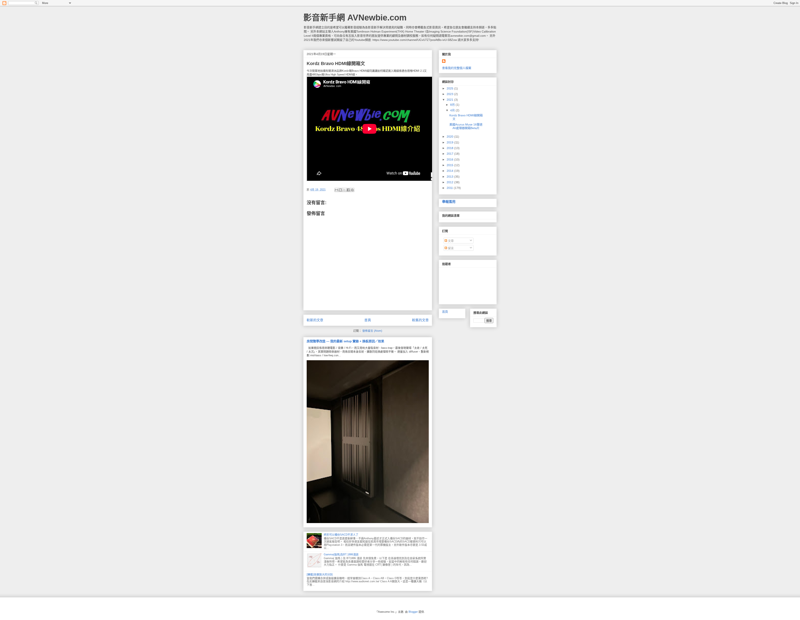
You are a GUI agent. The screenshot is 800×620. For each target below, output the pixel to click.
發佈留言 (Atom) (372, 330)
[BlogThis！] (340, 190)
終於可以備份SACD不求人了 (341, 534)
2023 (450, 94)
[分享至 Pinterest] (352, 190)
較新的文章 (315, 320)
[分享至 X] (344, 190)
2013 (450, 176)
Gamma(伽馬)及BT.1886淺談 (341, 554)
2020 (450, 136)
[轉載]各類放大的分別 (320, 574)
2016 (450, 159)
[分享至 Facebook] (348, 190)
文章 (450, 240)
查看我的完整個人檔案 (456, 68)
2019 (450, 142)
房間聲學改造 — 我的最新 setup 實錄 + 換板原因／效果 (345, 341)
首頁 (367, 320)
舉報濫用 (448, 201)
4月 (453, 110)
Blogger (413, 611)
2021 (450, 99)
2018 (450, 148)
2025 (450, 88)
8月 (453, 104)
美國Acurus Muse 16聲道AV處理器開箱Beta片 (465, 126)
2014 (450, 170)
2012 (450, 182)
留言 (450, 248)
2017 (450, 153)
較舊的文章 (420, 320)
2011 (450, 188)
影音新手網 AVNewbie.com (355, 17)
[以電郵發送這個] (336, 190)
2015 (450, 165)
